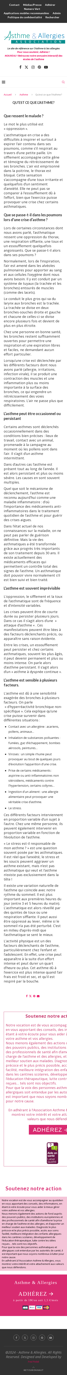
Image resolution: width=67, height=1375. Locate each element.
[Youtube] (46, 67)
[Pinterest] (39, 67)
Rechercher (52, 17)
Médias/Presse (32, 4)
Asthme (24, 94)
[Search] (63, 82)
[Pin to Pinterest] (34, 996)
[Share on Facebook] (27, 996)
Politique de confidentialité (25, 17)
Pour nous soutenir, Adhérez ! (33, 52)
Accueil (8, 94)
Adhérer (50, 4)
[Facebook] (20, 67)
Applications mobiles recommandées (26, 13)
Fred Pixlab (33, 1361)
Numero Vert (32, 8)
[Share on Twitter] (30, 996)
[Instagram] (33, 67)
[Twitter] (26, 67)
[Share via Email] (38, 996)
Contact (14, 4)
